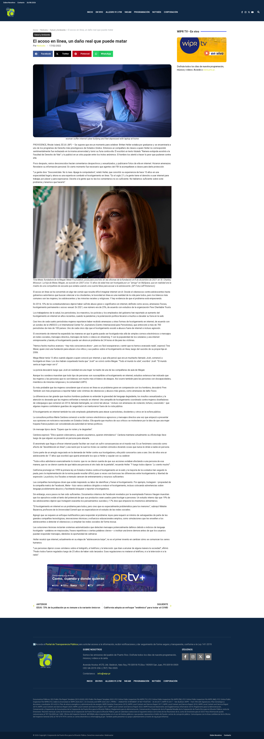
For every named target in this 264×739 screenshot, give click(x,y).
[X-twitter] (200, 656)
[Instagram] (192, 656)
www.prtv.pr (209, 69)
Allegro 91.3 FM (114, 12)
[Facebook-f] (185, 656)
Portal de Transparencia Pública (62, 644)
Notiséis (156, 12)
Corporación (171, 12)
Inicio (90, 12)
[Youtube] (208, 656)
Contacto (20, 3)
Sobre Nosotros (9, 3)
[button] (258, 12)
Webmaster (109, 735)
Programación (142, 12)
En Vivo (99, 12)
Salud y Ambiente (58, 30)
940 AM (128, 12)
